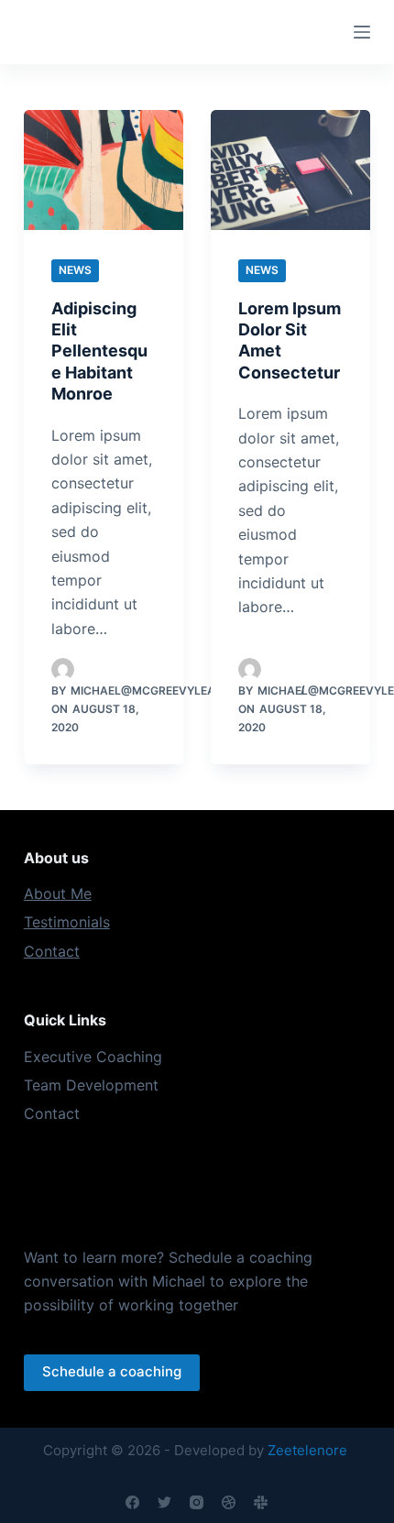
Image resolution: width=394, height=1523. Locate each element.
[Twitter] (164, 1502)
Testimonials (67, 922)
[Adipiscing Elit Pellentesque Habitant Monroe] (103, 170)
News (75, 270)
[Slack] (261, 1502)
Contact (52, 951)
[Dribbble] (228, 1502)
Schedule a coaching (111, 1371)
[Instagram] (196, 1502)
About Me (58, 893)
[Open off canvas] (362, 32)
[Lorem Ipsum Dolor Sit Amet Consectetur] (290, 170)
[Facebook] (132, 1502)
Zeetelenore (307, 1450)
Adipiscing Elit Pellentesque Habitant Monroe (99, 351)
